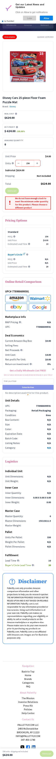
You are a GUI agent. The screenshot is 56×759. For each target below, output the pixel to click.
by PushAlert (9, 21)
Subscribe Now (28, 387)
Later (29, 18)
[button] (27, 370)
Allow (46, 18)
